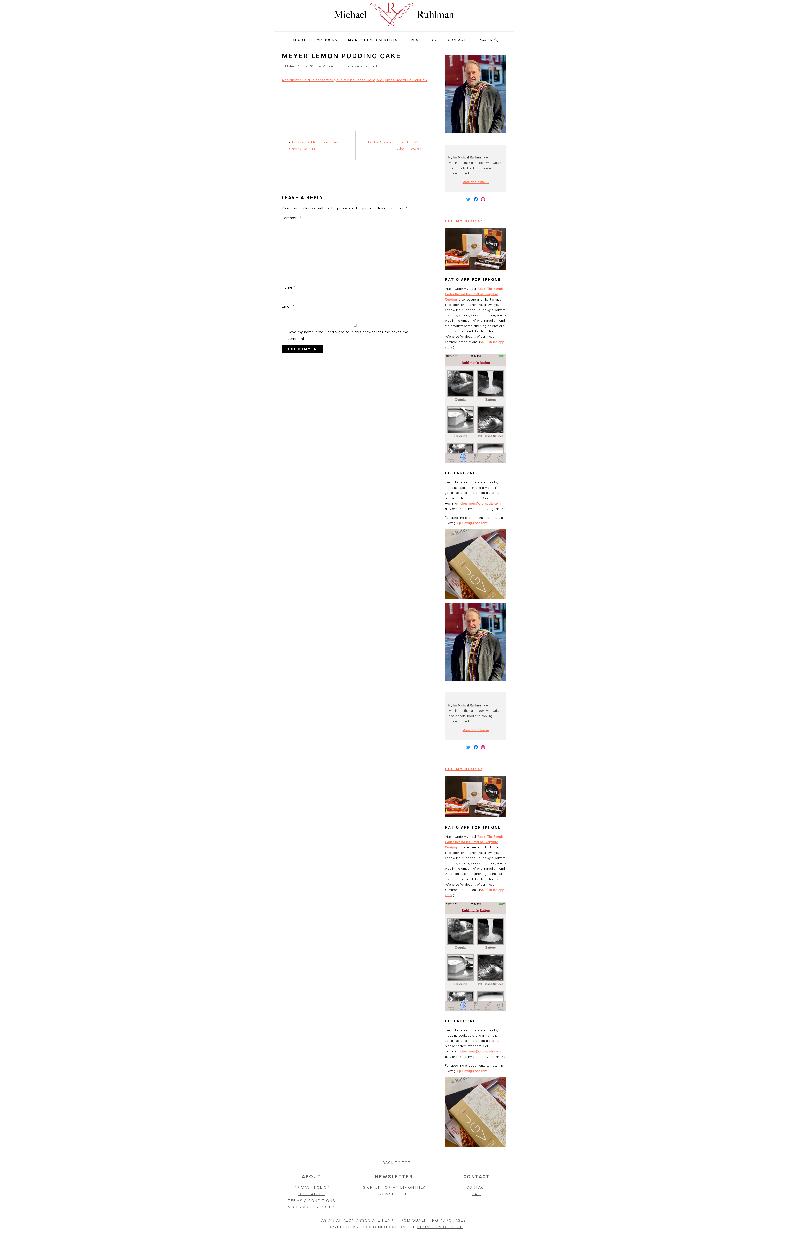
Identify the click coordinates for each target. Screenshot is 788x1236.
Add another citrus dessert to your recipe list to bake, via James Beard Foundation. (355, 80)
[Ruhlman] (394, 28)
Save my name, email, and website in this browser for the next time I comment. (349, 335)
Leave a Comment (363, 66)
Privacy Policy (311, 1187)
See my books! (463, 221)
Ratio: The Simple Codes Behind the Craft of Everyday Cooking (474, 294)
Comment (292, 217)
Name (288, 287)
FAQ (476, 1193)
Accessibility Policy (311, 1207)
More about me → (476, 182)
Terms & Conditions (311, 1200)
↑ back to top (394, 1162)
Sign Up (372, 1187)
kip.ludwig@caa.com (472, 523)
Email (288, 306)
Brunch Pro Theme (440, 1227)
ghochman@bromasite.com (480, 503)
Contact (476, 1187)
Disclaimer (311, 1193)
